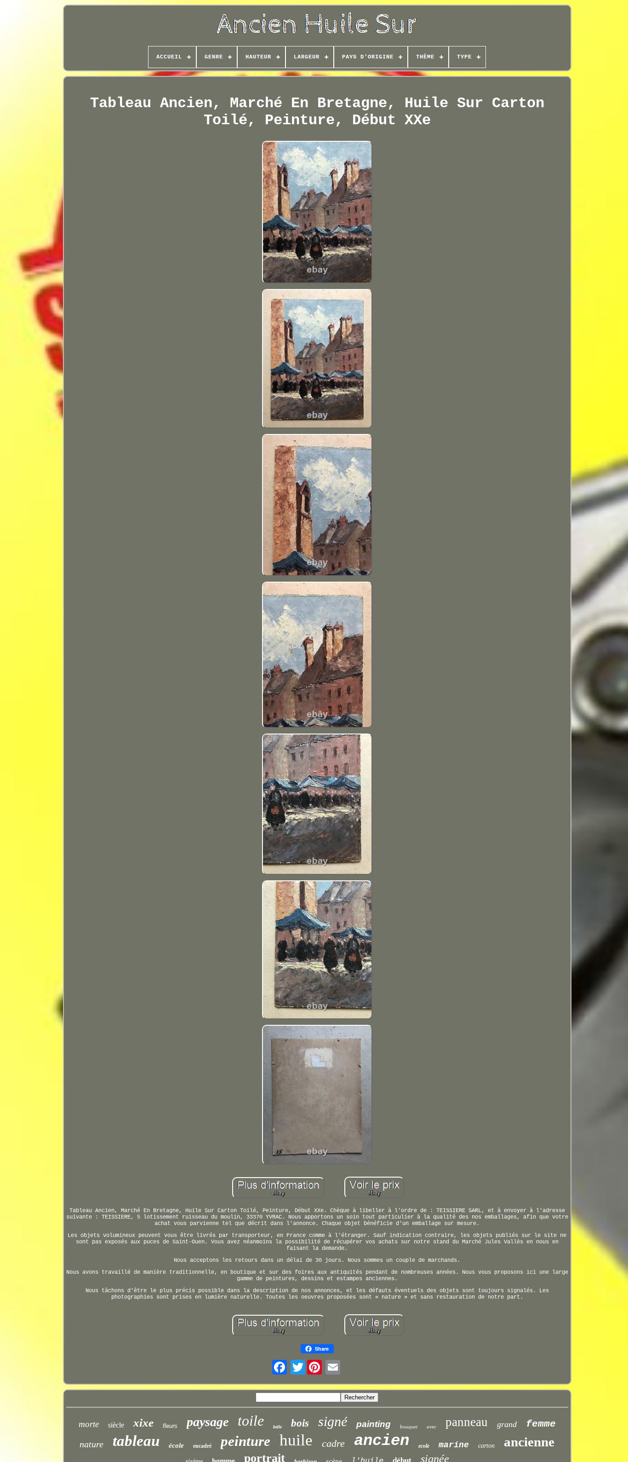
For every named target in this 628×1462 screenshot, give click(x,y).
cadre (333, 1443)
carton (486, 1445)
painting (373, 1424)
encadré (202, 1446)
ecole (423, 1446)
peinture (245, 1441)
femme (541, 1424)
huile (296, 1440)
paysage (207, 1422)
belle (277, 1426)
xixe (143, 1422)
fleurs (170, 1425)
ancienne (529, 1441)
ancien (381, 1441)
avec (431, 1426)
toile (251, 1420)
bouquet (408, 1426)
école (176, 1445)
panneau (466, 1422)
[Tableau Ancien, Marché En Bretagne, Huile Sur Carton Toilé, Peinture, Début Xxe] (317, 213)
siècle (116, 1425)
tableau (136, 1441)
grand (507, 1424)
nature (91, 1444)
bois (300, 1423)
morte (89, 1424)
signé (332, 1421)
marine (454, 1445)
